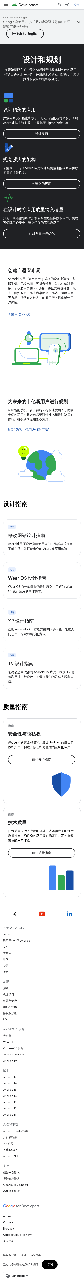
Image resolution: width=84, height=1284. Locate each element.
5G (5, 1019)
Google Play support (15, 1185)
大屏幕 (7, 1036)
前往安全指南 (41, 760)
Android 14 (10, 1096)
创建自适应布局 (24, 270)
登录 (77, 4)
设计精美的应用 (19, 110)
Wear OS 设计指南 (27, 578)
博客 (6, 965)
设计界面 (41, 134)
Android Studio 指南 (15, 1131)
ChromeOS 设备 (13, 1048)
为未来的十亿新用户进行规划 (38, 402)
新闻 (6, 959)
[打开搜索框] (59, 4)
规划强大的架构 (19, 160)
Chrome (8, 1222)
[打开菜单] (6, 4)
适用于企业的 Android (16, 940)
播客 (6, 972)
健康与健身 (10, 1000)
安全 (6, 947)
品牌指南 (35, 1255)
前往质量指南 (41, 853)
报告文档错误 (11, 1178)
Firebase (8, 1228)
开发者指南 (10, 1137)
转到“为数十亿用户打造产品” (28, 430)
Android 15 (10, 1089)
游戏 (6, 988)
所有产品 (8, 1241)
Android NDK (11, 1156)
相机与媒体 (10, 1007)
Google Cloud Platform (17, 1235)
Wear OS (8, 1042)
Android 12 (10, 1108)
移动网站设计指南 (26, 535)
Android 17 (10, 1077)
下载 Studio (10, 1150)
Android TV (10, 1061)
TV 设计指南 (20, 664)
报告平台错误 (11, 1172)
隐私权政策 (10, 1013)
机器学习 (8, 994)
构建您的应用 (41, 184)
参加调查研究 (11, 1191)
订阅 (49, 1264)
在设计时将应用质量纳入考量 (33, 210)
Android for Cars (13, 1054)
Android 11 (9, 1114)
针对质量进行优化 (42, 234)
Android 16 (10, 1083)
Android (8, 934)
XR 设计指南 (21, 621)
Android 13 (9, 1102)
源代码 (7, 953)
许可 (23, 1255)
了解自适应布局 (19, 314)
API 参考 (8, 1143)
